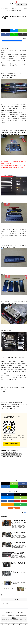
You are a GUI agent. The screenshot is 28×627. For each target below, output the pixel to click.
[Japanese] (18, 2)
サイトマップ (21, 612)
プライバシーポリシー (7, 612)
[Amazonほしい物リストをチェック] (7, 504)
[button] (22, 34)
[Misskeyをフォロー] (20, 497)
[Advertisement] (14, 23)
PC (20, 454)
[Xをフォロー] (20, 494)
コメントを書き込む (14, 599)
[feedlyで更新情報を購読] (20, 504)
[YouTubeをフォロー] (20, 501)
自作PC (4, 450)
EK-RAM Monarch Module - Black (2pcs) (10, 452)
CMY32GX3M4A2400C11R (13, 450)
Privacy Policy (20, 623)
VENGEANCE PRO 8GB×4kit (15, 456)
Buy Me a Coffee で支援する (11, 443)
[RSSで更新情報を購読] (14, 508)
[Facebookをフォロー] (7, 501)
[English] (17, 2)
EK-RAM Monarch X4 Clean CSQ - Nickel (10, 454)
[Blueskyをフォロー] (7, 497)
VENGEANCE (5, 456)
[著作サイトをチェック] (7, 494)
